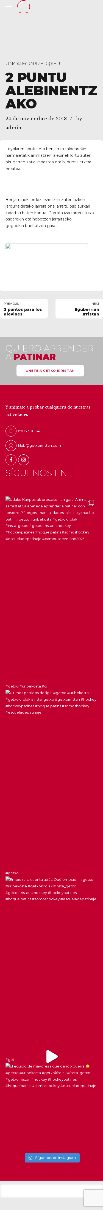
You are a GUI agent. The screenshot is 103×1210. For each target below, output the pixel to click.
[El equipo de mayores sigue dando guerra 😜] (51, 1011)
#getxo (12, 873)
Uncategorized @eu (32, 63)
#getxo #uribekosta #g (26, 686)
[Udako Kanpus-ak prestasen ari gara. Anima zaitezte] (51, 542)
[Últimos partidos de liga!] (51, 637)
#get (9, 1060)
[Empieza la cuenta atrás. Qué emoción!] (51, 824)
